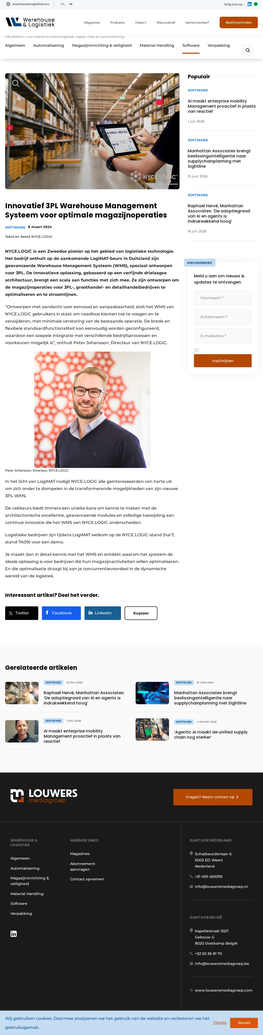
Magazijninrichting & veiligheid (102, 45)
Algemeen (15, 45)
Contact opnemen (87, 879)
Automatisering (48, 45)
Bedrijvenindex (239, 22)
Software (191, 45)
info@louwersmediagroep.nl (221, 886)
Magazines (92, 22)
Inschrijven (222, 360)
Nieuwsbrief (166, 22)
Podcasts (117, 22)
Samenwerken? (197, 22)
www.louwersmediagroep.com (223, 990)
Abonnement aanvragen (82, 866)
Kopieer (141, 613)
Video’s (140, 22)
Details (220, 1022)
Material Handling (157, 45)
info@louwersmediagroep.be (222, 963)
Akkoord (244, 1023)
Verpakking (219, 45)
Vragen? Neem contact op (210, 797)
